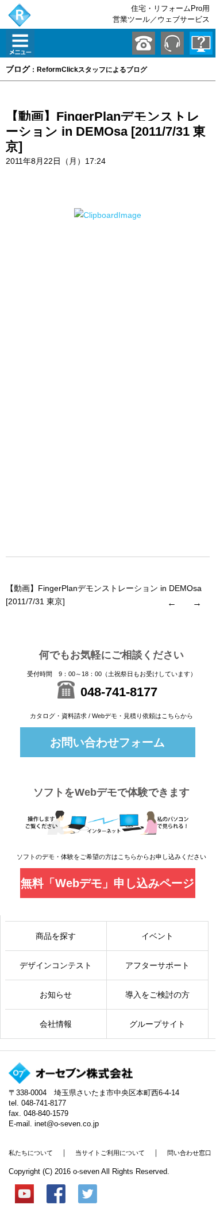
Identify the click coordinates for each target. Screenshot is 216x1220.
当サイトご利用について (110, 1152)
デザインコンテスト (56, 965)
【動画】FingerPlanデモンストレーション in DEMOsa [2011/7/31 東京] (106, 131)
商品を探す (56, 936)
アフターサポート (157, 965)
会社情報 (56, 1024)
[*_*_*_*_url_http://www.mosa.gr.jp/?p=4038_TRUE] (108, 215)
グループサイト (157, 1024)
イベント (157, 936)
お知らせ (56, 994)
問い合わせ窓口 (189, 1152)
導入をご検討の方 (157, 994)
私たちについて (31, 1152)
